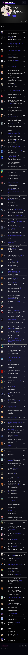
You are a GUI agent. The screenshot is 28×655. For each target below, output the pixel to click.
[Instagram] (26, 646)
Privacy (8, 648)
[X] (23, 646)
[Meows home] (9, 646)
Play (15, 15)
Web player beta (3, 648)
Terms (11, 648)
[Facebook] (20, 646)
